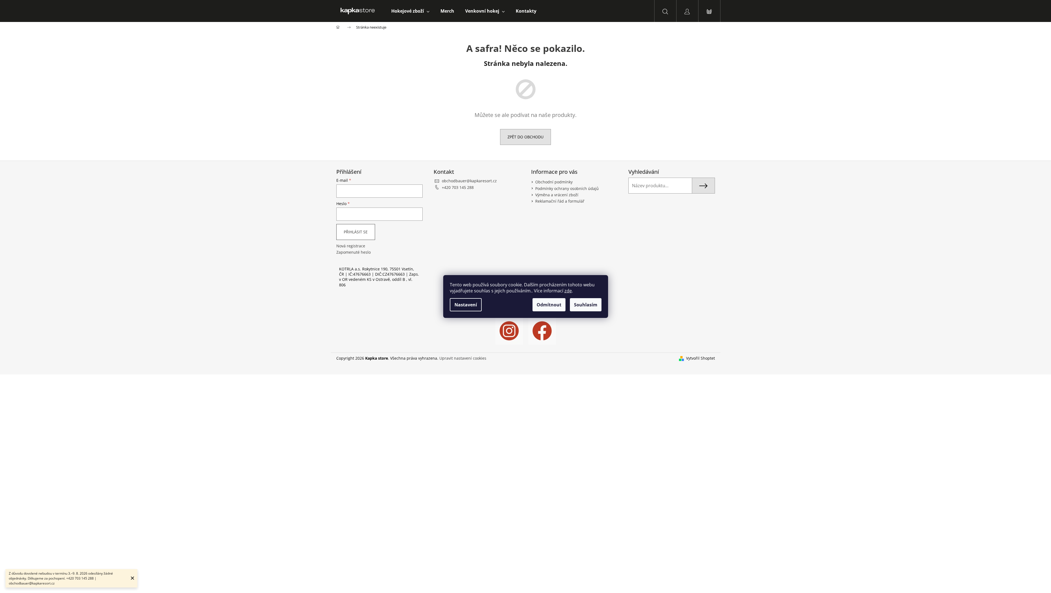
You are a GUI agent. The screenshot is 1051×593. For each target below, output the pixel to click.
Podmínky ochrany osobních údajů (567, 188)
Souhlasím (585, 305)
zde (568, 291)
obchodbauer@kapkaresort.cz (469, 180)
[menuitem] (410, 11)
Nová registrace (350, 245)
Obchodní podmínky (554, 181)
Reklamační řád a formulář (559, 201)
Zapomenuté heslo (353, 252)
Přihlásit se (356, 231)
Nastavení (465, 305)
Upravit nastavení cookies (462, 358)
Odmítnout (549, 305)
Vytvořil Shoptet (700, 358)
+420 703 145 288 (458, 187)
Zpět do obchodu (525, 136)
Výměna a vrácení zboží (556, 194)
